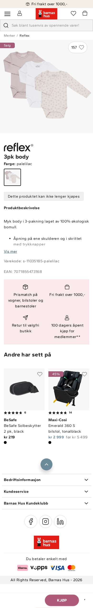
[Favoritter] (73, 13)
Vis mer (10, 251)
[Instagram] (45, 521)
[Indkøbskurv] (85, 13)
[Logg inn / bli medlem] (19, 13)
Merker (9, 36)
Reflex (24, 36)
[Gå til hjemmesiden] (46, 14)
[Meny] (7, 13)
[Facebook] (30, 521)
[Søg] (6, 25)
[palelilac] (12, 177)
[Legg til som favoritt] (40, 374)
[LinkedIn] (60, 521)
